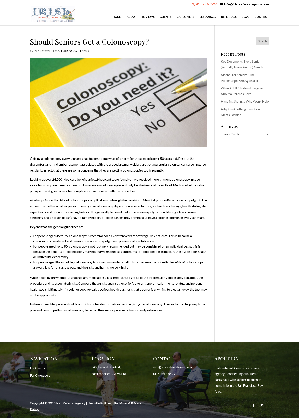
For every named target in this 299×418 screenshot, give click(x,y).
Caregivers (185, 16)
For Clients (37, 368)
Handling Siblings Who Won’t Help (245, 101)
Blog (245, 16)
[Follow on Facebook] (253, 405)
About (132, 16)
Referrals (229, 16)
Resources (207, 16)
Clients (165, 16)
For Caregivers (40, 375)
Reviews (148, 16)
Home (116, 16)
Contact (261, 16)
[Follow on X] (262, 405)
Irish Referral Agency (47, 50)
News (85, 50)
